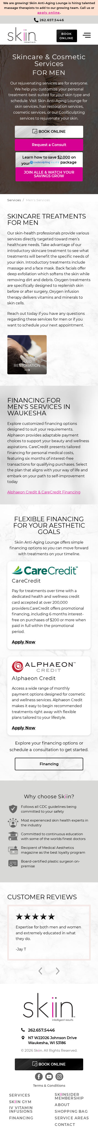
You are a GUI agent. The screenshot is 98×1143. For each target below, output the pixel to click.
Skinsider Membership (69, 1096)
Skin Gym (20, 1102)
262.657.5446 (52, 20)
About (62, 1105)
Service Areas (72, 1118)
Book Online (52, 131)
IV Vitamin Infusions (21, 1109)
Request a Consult (49, 145)
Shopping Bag (71, 1111)
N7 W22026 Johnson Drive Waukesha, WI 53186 (52, 1040)
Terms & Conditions (49, 1086)
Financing (49, 764)
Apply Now (23, 642)
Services (14, 200)
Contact (65, 1125)
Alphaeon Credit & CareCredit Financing (43, 492)
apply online (48, 12)
